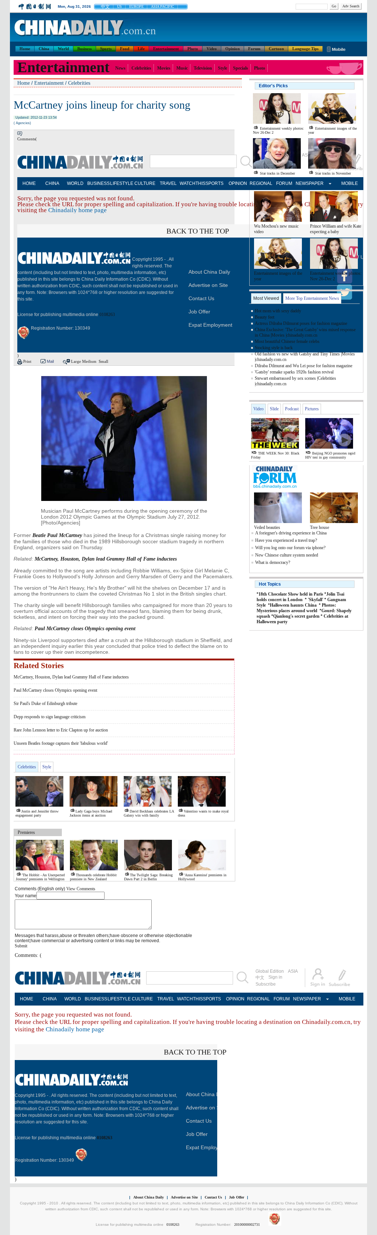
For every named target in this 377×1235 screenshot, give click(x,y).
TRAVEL (168, 183)
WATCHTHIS (191, 183)
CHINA (52, 183)
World (63, 48)
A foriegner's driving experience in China (291, 533)
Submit (21, 945)
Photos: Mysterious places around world (296, 608)
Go (334, 6)
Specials (240, 68)
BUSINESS (98, 183)
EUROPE (136, 6)
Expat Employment (210, 325)
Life (141, 48)
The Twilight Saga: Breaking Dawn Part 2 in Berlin (148, 877)
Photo (192, 48)
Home (25, 48)
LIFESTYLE (121, 183)
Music (182, 68)
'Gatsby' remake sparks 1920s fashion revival (294, 372)
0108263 (107, 314)
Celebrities (141, 68)
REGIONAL (261, 183)
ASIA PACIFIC (162, 6)
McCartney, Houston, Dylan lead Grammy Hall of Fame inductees (71, 677)
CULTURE (144, 183)
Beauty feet (264, 317)
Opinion (232, 48)
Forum (254, 48)
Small (103, 361)
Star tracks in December (277, 173)
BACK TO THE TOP (197, 231)
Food (124, 48)
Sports (106, 48)
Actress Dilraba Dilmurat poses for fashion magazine (301, 323)
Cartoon (276, 48)
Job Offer (199, 312)
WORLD (75, 183)
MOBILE (349, 183)
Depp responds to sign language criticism (49, 716)
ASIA (293, 971)
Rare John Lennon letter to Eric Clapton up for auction (61, 730)
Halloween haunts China (293, 605)
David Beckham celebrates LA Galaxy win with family (149, 813)
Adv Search (350, 6)
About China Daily (209, 272)
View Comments (80, 888)
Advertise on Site (208, 285)
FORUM (284, 183)
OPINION (238, 183)
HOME (29, 183)
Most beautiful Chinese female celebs (287, 341)
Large (76, 361)
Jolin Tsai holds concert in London (300, 597)
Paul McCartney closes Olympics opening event (55, 690)
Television (203, 68)
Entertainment (166, 48)
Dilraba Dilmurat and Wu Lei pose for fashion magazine (303, 365)
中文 (105, 6)
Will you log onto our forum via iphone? (290, 547)
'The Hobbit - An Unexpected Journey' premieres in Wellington (40, 877)
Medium (89, 361)
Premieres (26, 832)
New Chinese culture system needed (286, 555)
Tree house (319, 527)
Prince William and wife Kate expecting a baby (335, 229)
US (119, 6)
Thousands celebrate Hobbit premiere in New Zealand (93, 877)
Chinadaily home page (77, 210)
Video (212, 48)
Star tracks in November (333, 173)
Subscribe (266, 984)
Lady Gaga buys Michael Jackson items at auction (91, 813)
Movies (163, 68)
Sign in (275, 977)
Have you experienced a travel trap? (286, 540)
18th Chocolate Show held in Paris (290, 594)
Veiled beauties (267, 527)
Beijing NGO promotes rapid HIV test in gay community (330, 455)
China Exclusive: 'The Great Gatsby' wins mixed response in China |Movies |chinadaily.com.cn (305, 332)
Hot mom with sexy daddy (278, 310)
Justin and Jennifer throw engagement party (37, 813)
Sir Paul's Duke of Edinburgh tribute (45, 703)
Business (84, 48)
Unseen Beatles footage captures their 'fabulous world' (61, 743)
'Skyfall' (315, 599)
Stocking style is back (274, 347)
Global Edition (270, 971)
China (44, 48)
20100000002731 (247, 1224)
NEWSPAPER (307, 183)
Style (222, 68)
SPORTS (214, 183)
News (120, 68)
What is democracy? (272, 562)
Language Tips (305, 48)
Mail (50, 361)
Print (27, 361)
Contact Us (201, 298)
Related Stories (39, 665)
